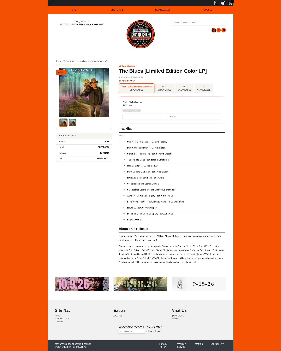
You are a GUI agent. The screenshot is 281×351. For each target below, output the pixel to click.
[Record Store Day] (213, 30)
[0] (230, 3)
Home (58, 61)
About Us (207, 10)
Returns (199, 344)
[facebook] (218, 30)
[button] (118, 10)
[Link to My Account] (223, 3)
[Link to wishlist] (216, 3)
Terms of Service (181, 345)
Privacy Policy (163, 345)
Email (176, 319)
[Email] (223, 30)
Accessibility (217, 344)
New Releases (163, 10)
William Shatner (70, 61)
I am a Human (154, 331)
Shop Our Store (63, 319)
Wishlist (173, 117)
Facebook (179, 316)
